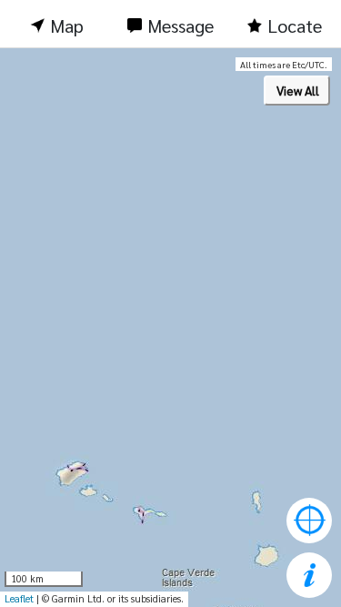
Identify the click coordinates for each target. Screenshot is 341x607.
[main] (170, 327)
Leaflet (19, 598)
